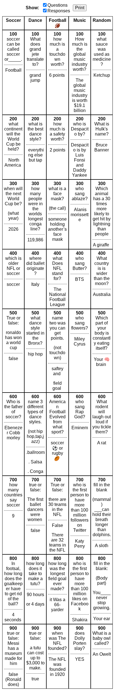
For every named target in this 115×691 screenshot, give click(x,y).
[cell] (13, 72)
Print (79, 7)
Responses (58, 10)
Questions (57, 5)
